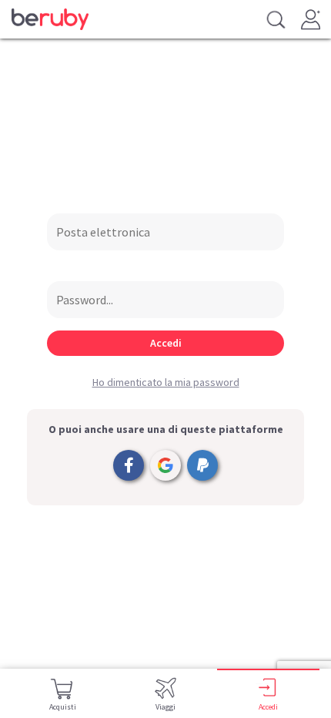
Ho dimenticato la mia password (165, 382)
